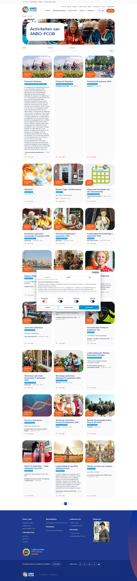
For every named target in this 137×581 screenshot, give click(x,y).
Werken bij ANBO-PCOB (28, 528)
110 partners (62, 287)
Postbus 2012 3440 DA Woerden (54, 530)
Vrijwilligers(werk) (26, 525)
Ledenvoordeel (82, 6)
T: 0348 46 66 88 (74, 533)
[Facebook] (80, 564)
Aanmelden (56, 564)
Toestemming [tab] (47, 277)
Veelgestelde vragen (27, 523)
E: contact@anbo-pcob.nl (76, 525)
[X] (94, 564)
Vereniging (25, 1)
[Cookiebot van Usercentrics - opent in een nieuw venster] (93, 272)
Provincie (50, 47)
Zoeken (24, 47)
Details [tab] (68, 277)
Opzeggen (25, 541)
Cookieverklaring (53, 574)
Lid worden (25, 536)
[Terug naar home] (29, 9)
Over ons (63, 6)
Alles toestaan (89, 307)
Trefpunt (40, 2)
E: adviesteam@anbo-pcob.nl (77, 536)
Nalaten (89, 6)
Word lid (110, 10)
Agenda (69, 6)
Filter (111, 51)
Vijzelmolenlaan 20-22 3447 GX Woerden (57, 523)
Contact (103, 6)
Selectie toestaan (68, 307)
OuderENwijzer (33, 2)
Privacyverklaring (43, 574)
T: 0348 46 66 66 (74, 523)
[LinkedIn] (90, 564)
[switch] (60, 301)
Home (24, 16)
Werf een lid (25, 539)
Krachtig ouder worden (50, 2)
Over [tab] (90, 277)
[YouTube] (99, 564)
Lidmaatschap (96, 6)
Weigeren (48, 307)
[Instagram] (85, 564)
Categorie (72, 47)
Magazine (74, 6)
